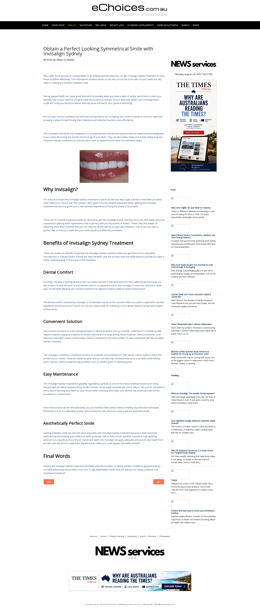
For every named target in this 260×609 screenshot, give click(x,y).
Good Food (58, 25)
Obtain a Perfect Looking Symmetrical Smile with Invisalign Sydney (98, 51)
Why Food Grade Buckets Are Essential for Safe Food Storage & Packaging (192, 266)
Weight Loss (117, 25)
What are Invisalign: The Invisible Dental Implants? (193, 393)
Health (72, 25)
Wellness (100, 25)
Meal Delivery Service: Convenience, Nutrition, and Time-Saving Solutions (193, 236)
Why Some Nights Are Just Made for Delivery (190, 207)
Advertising (132, 536)
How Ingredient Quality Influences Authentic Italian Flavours (193, 422)
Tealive (174, 480)
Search (185, 25)
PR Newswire (164, 536)
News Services (135, 604)
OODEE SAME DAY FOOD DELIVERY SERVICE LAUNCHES (191, 295)
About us (93, 536)
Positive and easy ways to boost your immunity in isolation (193, 511)
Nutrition (86, 25)
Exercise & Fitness (167, 25)
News (196, 25)
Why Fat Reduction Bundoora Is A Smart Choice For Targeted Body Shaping (192, 451)
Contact (103, 536)
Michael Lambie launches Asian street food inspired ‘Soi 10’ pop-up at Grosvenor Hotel (190, 352)
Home (45, 25)
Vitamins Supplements (140, 25)
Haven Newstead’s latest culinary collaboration (191, 324)
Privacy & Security (117, 536)
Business (152, 536)
